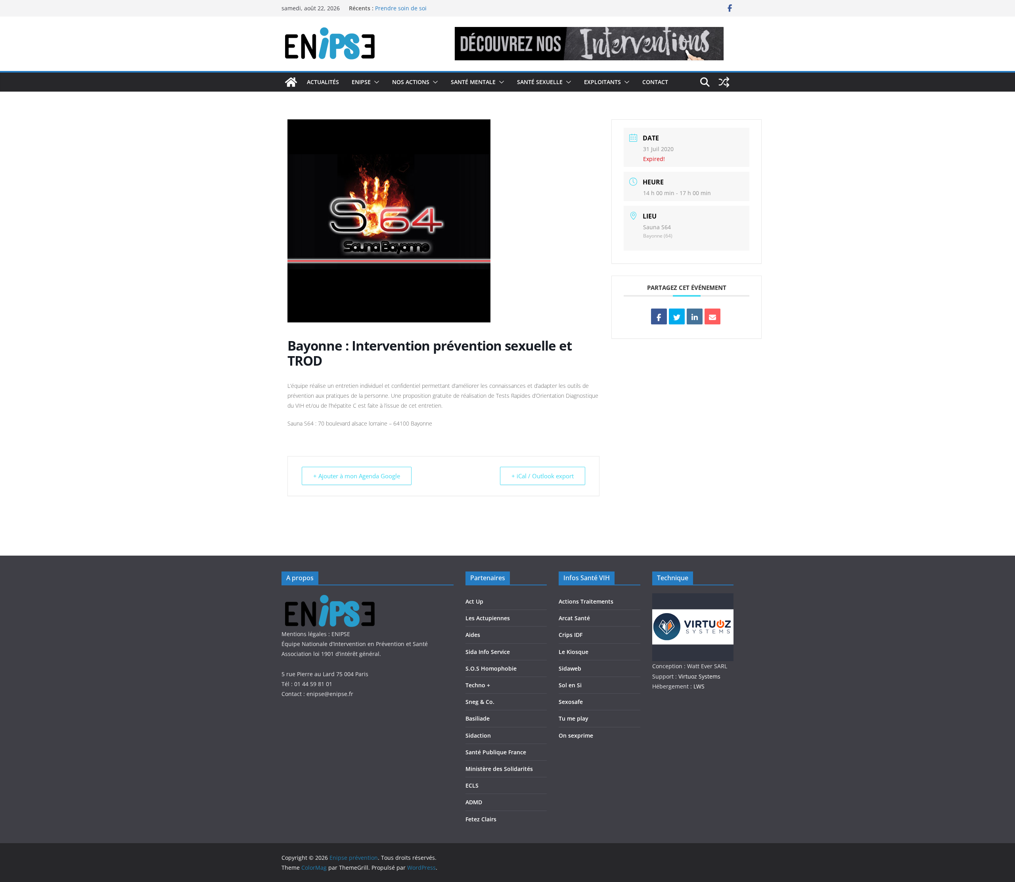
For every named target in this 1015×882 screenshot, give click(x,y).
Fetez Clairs (480, 819)
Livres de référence (400, 4)
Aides (472, 634)
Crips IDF (570, 634)
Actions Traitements (586, 601)
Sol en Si (570, 685)
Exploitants (602, 82)
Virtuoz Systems (699, 676)
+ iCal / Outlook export (542, 476)
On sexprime (576, 735)
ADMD (473, 802)
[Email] (712, 316)
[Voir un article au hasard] (723, 82)
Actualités (323, 82)
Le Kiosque (573, 652)
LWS (698, 686)
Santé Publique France (495, 752)
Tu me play (573, 718)
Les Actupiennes (487, 618)
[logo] (334, 598)
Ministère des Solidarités (499, 769)
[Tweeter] (677, 316)
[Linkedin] (695, 316)
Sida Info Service (487, 652)
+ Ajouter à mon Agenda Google (356, 476)
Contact (655, 82)
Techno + (477, 685)
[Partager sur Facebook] (659, 316)
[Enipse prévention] (291, 82)
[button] (375, 82)
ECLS (472, 785)
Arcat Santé (574, 618)
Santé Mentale (473, 82)
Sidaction (478, 735)
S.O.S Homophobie (491, 668)
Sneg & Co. (479, 702)
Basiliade (477, 718)
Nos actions (410, 82)
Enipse (361, 82)
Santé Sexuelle (540, 82)
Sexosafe (571, 702)
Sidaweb (570, 668)
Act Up (474, 601)
